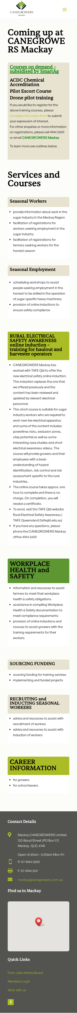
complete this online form (28, 116)
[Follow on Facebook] (11, 1002)
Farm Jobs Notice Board (25, 973)
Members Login (19, 981)
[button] (40, 921)
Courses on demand (31, 67)
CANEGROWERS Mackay (40, 138)
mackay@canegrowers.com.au (40, 880)
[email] (53, 67)
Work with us (17, 990)
